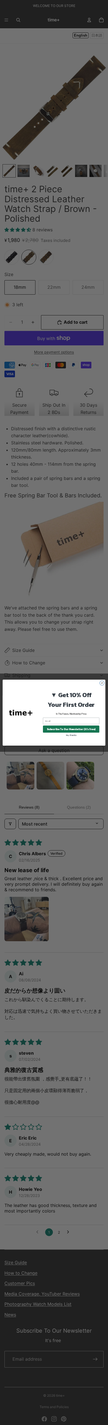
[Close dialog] (102, 682)
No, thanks (71, 734)
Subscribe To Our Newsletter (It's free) (71, 729)
